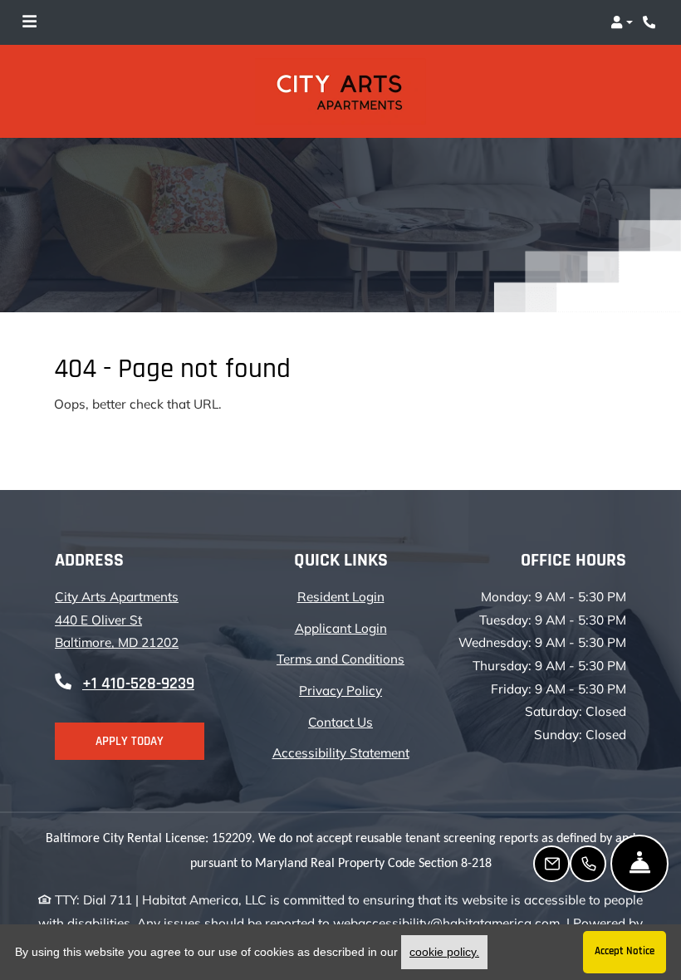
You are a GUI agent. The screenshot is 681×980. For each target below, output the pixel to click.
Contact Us (340, 722)
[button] (621, 22)
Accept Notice (624, 951)
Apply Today (130, 741)
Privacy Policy (340, 690)
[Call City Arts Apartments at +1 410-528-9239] (651, 22)
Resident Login (341, 596)
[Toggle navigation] (29, 22)
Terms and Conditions (340, 658)
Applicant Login (341, 628)
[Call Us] (588, 863)
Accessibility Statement (340, 752)
